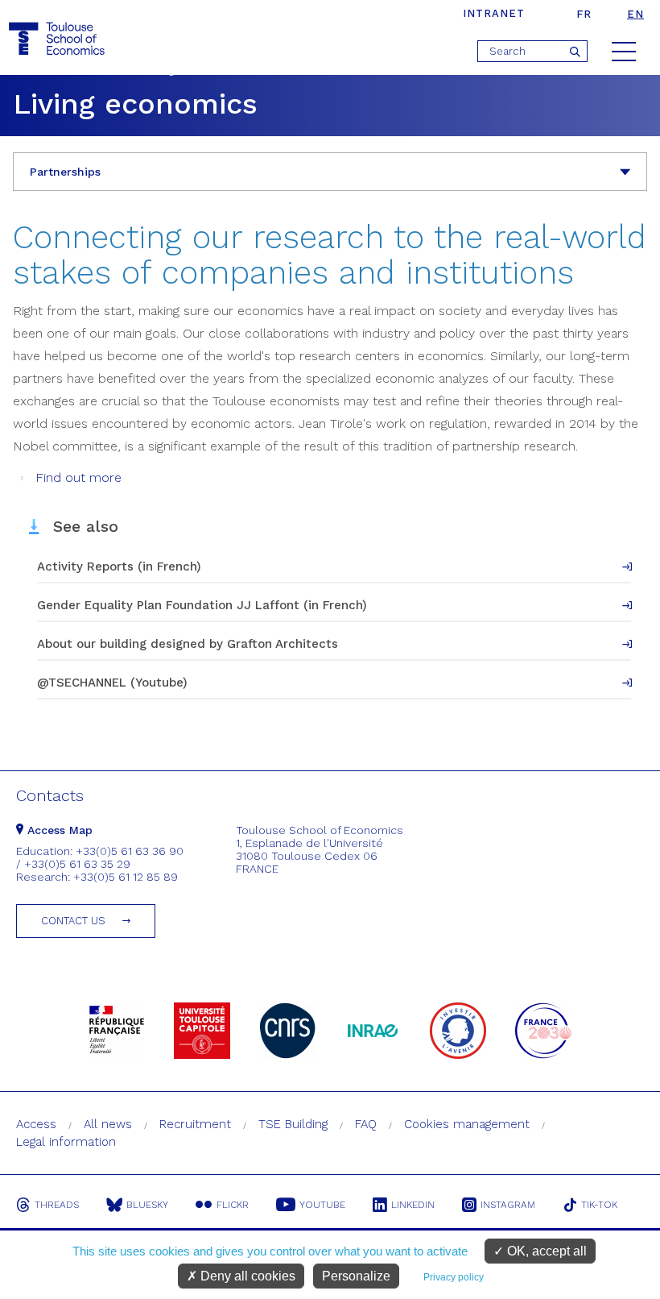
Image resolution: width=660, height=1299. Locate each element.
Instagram (508, 1204)
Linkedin (413, 1204)
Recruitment (195, 1124)
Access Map (58, 830)
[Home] (58, 39)
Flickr (233, 1204)
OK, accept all (545, 1251)
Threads (57, 1204)
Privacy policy (453, 1277)
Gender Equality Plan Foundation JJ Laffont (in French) (202, 605)
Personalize (356, 1276)
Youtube (322, 1204)
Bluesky (147, 1204)
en (635, 14)
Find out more (78, 477)
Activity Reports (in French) (119, 566)
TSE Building (293, 1124)
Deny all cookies (246, 1276)
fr (584, 14)
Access (36, 1124)
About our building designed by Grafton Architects (187, 644)
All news (108, 1124)
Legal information (66, 1142)
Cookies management (467, 1124)
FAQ (366, 1124)
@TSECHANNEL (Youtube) (112, 682)
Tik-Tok (599, 1204)
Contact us (73, 921)
